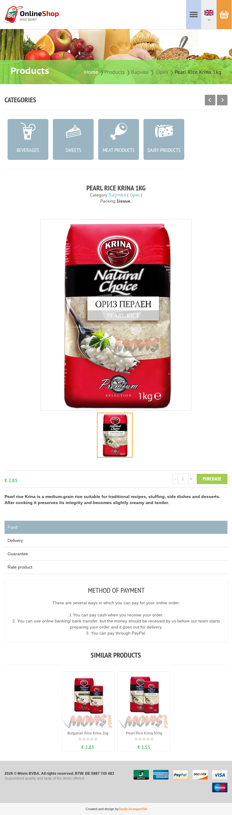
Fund (13, 527)
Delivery (15, 540)
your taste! (28, 19)
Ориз (162, 71)
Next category (222, 100)
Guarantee (18, 553)
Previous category (210, 100)
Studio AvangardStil (133, 809)
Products (115, 71)
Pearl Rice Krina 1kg (198, 71)
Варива (140, 71)
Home (91, 71)
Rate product (20, 567)
